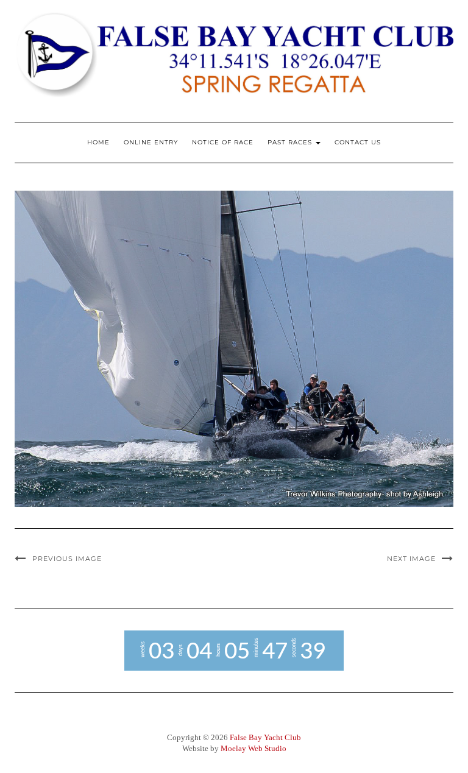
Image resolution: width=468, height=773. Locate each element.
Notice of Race (223, 142)
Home (98, 142)
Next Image (411, 558)
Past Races (291, 142)
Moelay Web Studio (253, 748)
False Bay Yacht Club (265, 737)
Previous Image (67, 558)
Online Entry (151, 142)
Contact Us (358, 142)
